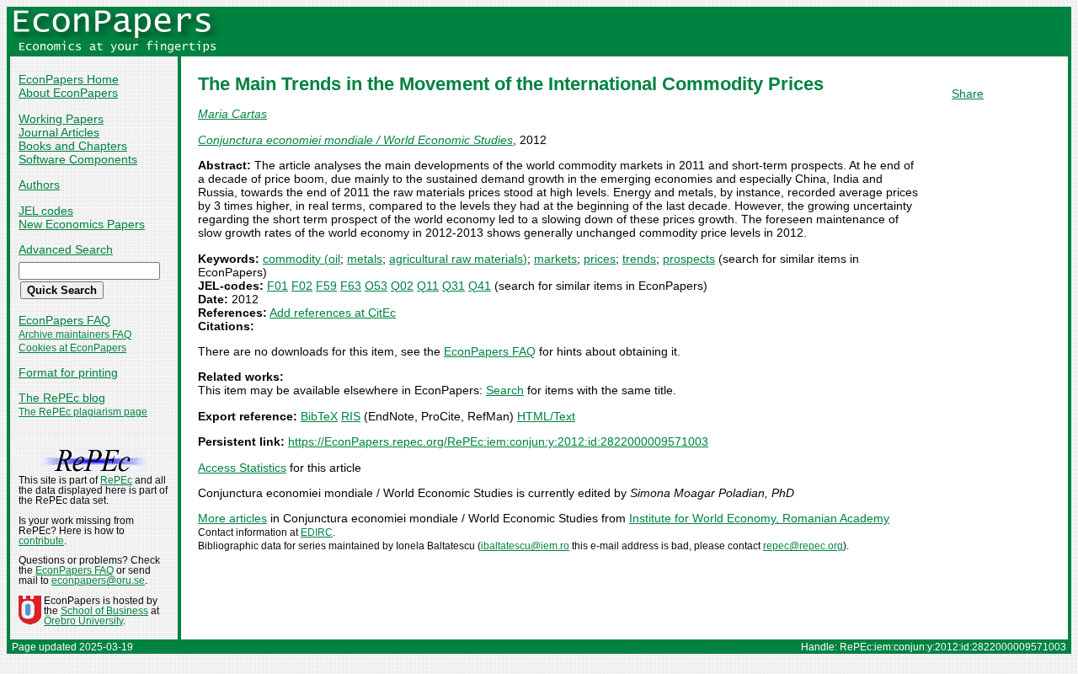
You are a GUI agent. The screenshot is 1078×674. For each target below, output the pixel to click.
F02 (301, 285)
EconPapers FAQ (64, 320)
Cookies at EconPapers (72, 348)
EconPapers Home (69, 79)
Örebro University (83, 621)
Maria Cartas (232, 113)
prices (600, 258)
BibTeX (319, 416)
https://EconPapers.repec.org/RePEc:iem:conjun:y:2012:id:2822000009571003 (498, 441)
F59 (326, 285)
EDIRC (317, 532)
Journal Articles (59, 132)
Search (505, 390)
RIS (350, 416)
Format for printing (68, 372)
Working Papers (61, 119)
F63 (350, 285)
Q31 (453, 285)
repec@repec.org (803, 546)
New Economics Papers (82, 224)
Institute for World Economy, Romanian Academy (759, 518)
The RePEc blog (62, 397)
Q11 (428, 285)
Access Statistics (242, 467)
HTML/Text (546, 416)
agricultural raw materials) (458, 258)
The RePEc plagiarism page (83, 412)
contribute (41, 541)
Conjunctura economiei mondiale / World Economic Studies (355, 140)
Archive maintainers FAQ (75, 334)
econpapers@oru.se (98, 580)
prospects (689, 258)
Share (968, 93)
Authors (39, 184)
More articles (232, 518)
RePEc (116, 480)
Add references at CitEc (333, 312)
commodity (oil (301, 258)
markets (555, 258)
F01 (277, 285)
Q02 (402, 285)
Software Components (78, 159)
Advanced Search (66, 249)
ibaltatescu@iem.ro (525, 546)
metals (364, 258)
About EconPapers (68, 92)
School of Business (104, 611)
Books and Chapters (73, 145)
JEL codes (46, 210)
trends (639, 258)
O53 (376, 285)
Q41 (479, 285)
